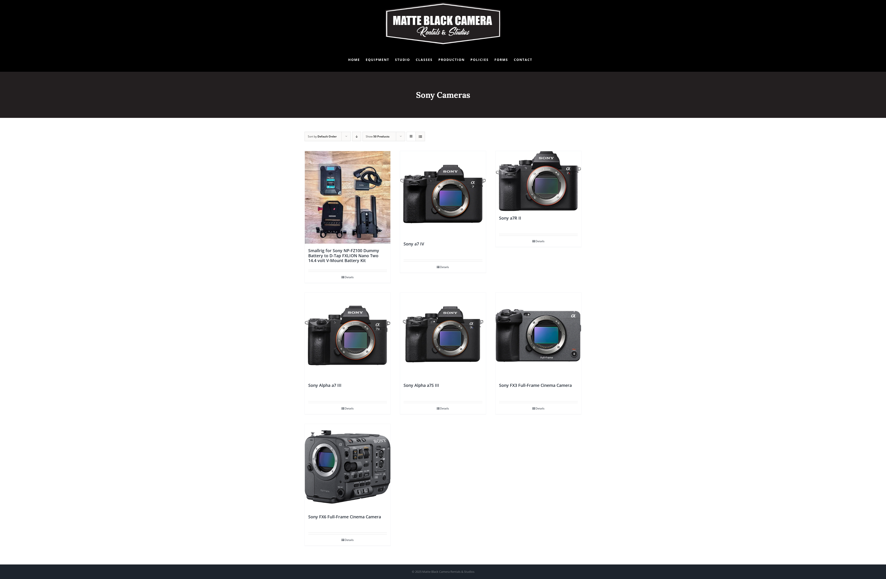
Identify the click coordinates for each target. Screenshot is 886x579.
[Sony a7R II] (538, 181)
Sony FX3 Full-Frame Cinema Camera (535, 385)
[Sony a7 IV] (443, 194)
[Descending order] (356, 136)
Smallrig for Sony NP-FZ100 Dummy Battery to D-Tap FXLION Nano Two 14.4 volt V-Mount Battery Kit (343, 255)
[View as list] (420, 136)
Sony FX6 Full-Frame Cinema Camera (344, 516)
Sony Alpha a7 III (324, 385)
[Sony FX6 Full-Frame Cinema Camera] (347, 467)
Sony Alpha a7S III (421, 385)
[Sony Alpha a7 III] (347, 335)
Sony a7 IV (414, 244)
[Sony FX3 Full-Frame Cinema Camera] (538, 335)
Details (349, 277)
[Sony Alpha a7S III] (443, 335)
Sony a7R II (510, 218)
